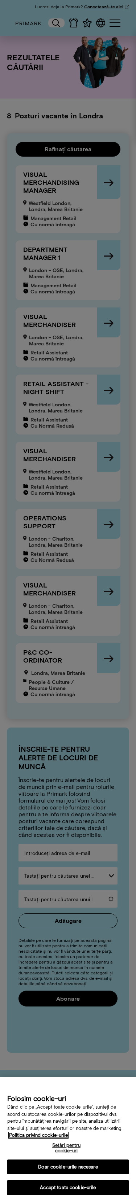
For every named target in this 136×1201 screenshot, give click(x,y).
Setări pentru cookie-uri (66, 1148)
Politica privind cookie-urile (38, 1135)
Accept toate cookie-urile (68, 1187)
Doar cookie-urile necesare (68, 1167)
